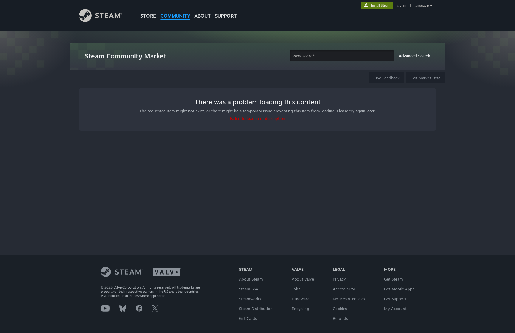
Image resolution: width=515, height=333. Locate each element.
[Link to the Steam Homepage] (105, 16)
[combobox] (341, 55)
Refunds (340, 318)
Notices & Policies (349, 298)
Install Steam (380, 5)
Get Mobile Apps (399, 288)
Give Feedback (386, 77)
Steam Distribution (256, 308)
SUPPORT (226, 16)
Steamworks (250, 298)
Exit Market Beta (425, 77)
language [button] (422, 5)
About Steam (251, 279)
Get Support (395, 298)
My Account (395, 308)
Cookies (340, 308)
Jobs (296, 288)
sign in (402, 5)
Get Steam (393, 279)
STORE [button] (148, 16)
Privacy (339, 279)
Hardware (300, 298)
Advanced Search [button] (414, 55)
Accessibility (344, 288)
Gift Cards (248, 318)
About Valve (303, 279)
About (202, 16)
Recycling (300, 308)
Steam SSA (248, 288)
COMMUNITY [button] (175, 16)
